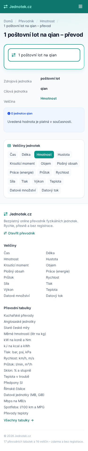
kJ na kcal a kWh (17, 346)
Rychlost (62, 172)
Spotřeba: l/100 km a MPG (24, 407)
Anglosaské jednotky (20, 321)
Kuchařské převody (19, 315)
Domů (8, 21)
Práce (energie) (22, 172)
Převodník (26, 21)
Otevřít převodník (21, 233)
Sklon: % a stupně (17, 370)
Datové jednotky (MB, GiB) (24, 395)
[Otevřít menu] (80, 7)
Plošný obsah (67, 163)
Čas (13, 154)
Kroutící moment (22, 163)
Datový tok (50, 190)
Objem (46, 163)
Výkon (39, 181)
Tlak (24, 181)
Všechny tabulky (17, 420)
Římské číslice (14, 389)
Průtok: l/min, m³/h (18, 364)
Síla (12, 181)
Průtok (45, 172)
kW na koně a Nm (17, 340)
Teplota (55, 181)
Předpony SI (13, 383)
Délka (26, 154)
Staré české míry (17, 328)
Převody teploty (16, 413)
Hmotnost (47, 21)
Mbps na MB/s (15, 401)
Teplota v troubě (16, 376)
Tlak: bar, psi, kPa (17, 352)
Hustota (64, 154)
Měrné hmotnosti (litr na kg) (25, 334)
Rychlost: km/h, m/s (19, 358)
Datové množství (23, 190)
